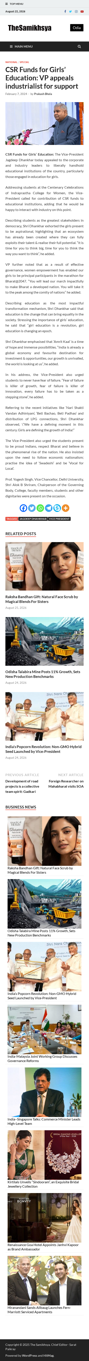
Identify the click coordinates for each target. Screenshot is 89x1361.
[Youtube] (82, 11)
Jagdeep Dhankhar (33, 518)
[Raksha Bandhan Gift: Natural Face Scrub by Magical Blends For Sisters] (44, 592)
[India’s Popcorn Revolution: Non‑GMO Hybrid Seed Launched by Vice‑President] (44, 742)
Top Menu (16, 3)
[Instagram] (76, 11)
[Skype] (57, 508)
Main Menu (24, 46)
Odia (77, 27)
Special (24, 62)
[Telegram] (48, 508)
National (11, 62)
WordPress (29, 1355)
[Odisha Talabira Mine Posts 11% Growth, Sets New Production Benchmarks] (44, 667)
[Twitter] (70, 11)
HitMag (48, 1355)
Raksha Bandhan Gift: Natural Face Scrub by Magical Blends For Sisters (41, 599)
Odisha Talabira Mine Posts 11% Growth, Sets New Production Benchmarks (42, 674)
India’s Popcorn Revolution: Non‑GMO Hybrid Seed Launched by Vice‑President (43, 749)
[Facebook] (65, 11)
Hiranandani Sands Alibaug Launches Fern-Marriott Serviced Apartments (39, 1309)
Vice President (59, 518)
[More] (65, 508)
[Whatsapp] (40, 508)
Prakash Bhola (43, 94)
